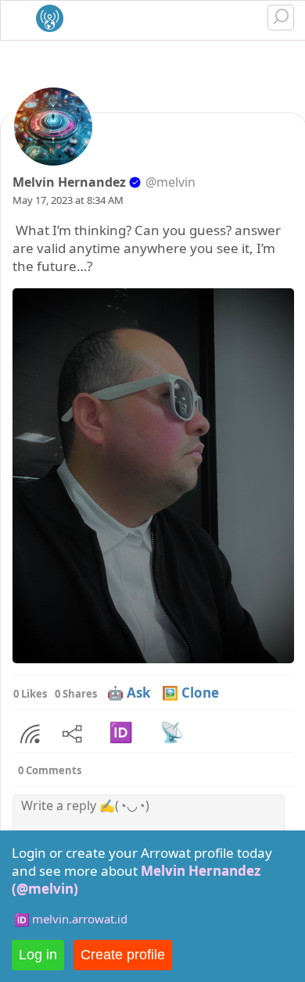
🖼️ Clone (190, 693)
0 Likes (30, 694)
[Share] (30, 734)
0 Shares (76, 694)
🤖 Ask (129, 693)
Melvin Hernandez (69, 182)
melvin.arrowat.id (79, 919)
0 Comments (49, 770)
